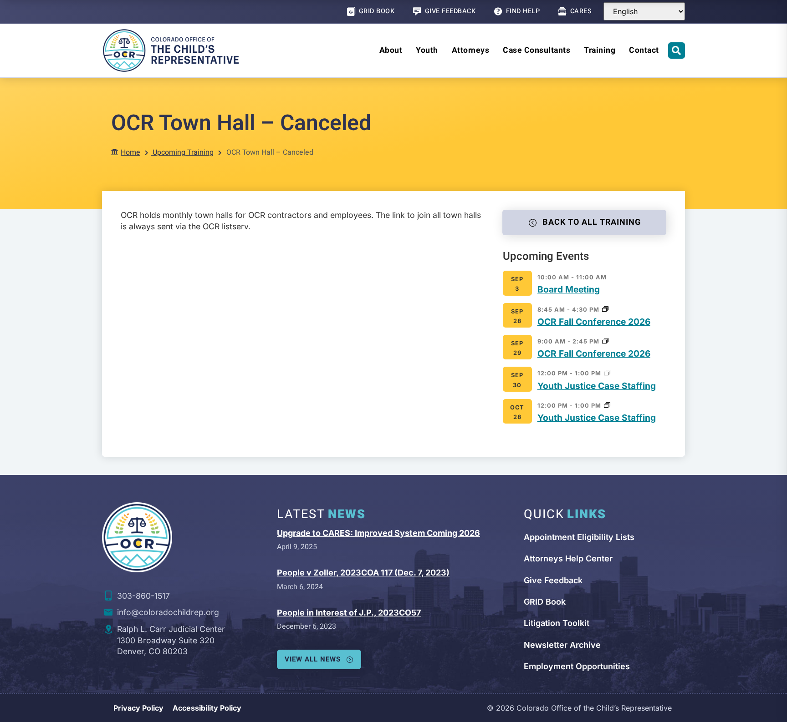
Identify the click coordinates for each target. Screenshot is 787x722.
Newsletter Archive (562, 645)
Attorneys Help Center (568, 558)
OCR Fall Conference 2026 (593, 321)
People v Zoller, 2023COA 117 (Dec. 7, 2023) (363, 572)
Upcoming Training (183, 152)
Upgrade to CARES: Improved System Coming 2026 (378, 533)
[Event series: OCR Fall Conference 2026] (605, 308)
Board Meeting (568, 289)
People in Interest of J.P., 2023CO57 (349, 612)
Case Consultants (536, 50)
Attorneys (471, 50)
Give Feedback (450, 11)
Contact (644, 50)
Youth (427, 50)
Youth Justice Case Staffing (596, 385)
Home (130, 152)
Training (599, 50)
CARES (581, 11)
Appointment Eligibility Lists (579, 537)
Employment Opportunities (577, 666)
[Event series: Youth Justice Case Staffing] (607, 372)
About (391, 50)
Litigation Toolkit (556, 623)
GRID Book (377, 11)
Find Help (523, 11)
